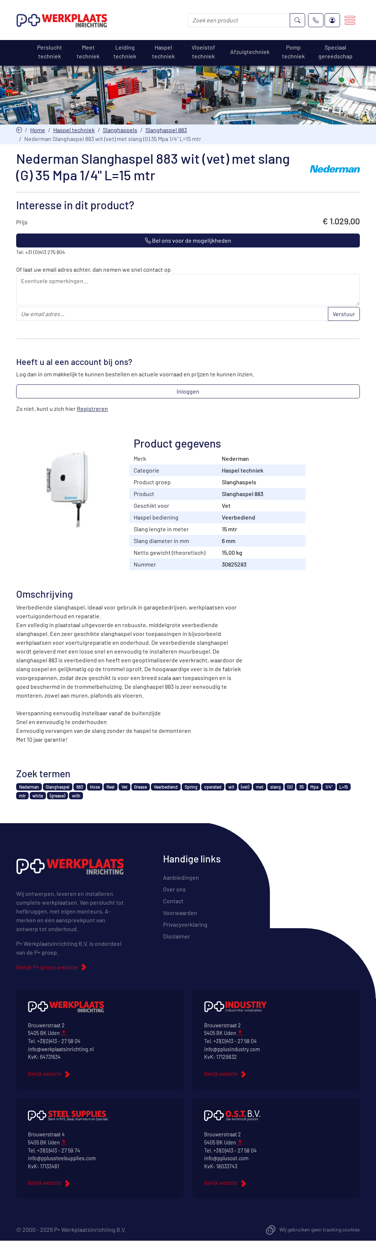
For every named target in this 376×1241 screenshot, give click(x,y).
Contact (173, 900)
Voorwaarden (180, 912)
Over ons (174, 889)
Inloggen (188, 391)
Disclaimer (176, 936)
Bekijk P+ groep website (47, 966)
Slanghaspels (120, 129)
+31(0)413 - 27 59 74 (58, 1150)
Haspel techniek (74, 129)
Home (37, 129)
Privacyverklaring (185, 924)
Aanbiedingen (181, 877)
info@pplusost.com (226, 1158)
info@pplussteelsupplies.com (62, 1158)
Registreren (92, 408)
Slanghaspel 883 (166, 129)
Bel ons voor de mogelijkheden (191, 240)
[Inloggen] (332, 20)
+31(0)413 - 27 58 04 (58, 1041)
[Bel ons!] (315, 20)
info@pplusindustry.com (232, 1049)
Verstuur (344, 313)
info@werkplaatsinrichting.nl (61, 1049)
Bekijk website (44, 1074)
